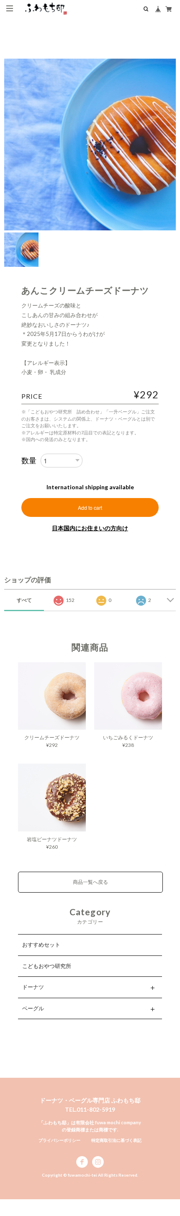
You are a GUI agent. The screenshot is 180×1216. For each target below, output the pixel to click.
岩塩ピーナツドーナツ (52, 839)
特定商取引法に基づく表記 (116, 1140)
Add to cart (90, 507)
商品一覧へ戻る (90, 882)
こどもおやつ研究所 (46, 966)
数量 (28, 460)
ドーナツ (33, 987)
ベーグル (33, 1008)
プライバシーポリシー (59, 1140)
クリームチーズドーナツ (52, 737)
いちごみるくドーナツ (128, 737)
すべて (24, 600)
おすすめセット (41, 944)
